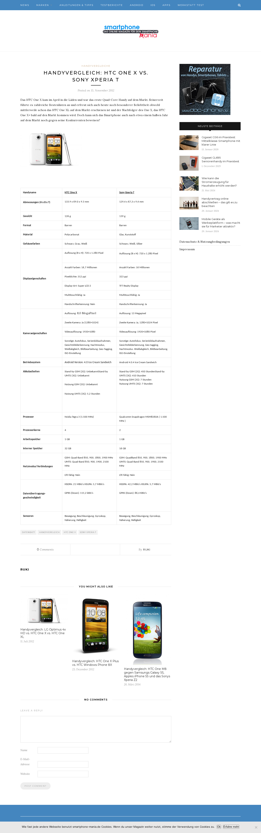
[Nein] (256, 827)
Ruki (146, 549)
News (24, 5)
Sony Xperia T (88, 532)
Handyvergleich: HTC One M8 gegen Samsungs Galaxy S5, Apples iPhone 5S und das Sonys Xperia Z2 (147, 674)
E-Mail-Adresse (25, 761)
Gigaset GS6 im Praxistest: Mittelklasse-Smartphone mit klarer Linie (221, 141)
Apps (166, 5)
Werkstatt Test (191, 5)
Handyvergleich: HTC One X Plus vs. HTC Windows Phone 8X (95, 663)
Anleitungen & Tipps (76, 5)
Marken (42, 5)
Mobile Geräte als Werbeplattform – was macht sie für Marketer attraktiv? (221, 222)
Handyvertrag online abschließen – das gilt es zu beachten (219, 202)
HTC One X (70, 532)
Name (23, 750)
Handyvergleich (49, 532)
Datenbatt (28, 532)
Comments (45, 549)
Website (25, 774)
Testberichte (112, 5)
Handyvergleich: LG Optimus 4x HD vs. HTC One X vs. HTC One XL (43, 633)
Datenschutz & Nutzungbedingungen (204, 242)
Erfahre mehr (231, 826)
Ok (219, 826)
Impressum (187, 249)
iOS (152, 5)
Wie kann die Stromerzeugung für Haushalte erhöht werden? (219, 182)
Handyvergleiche (96, 66)
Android (136, 5)
